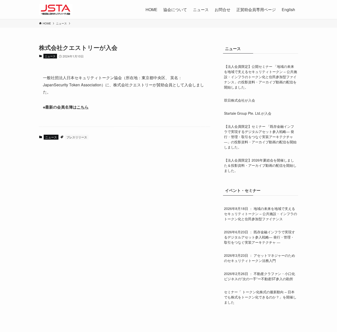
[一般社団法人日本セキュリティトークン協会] (55, 9)
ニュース (50, 56)
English (288, 9)
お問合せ (222, 9)
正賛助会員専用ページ (256, 9)
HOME (151, 9)
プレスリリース (76, 137)
